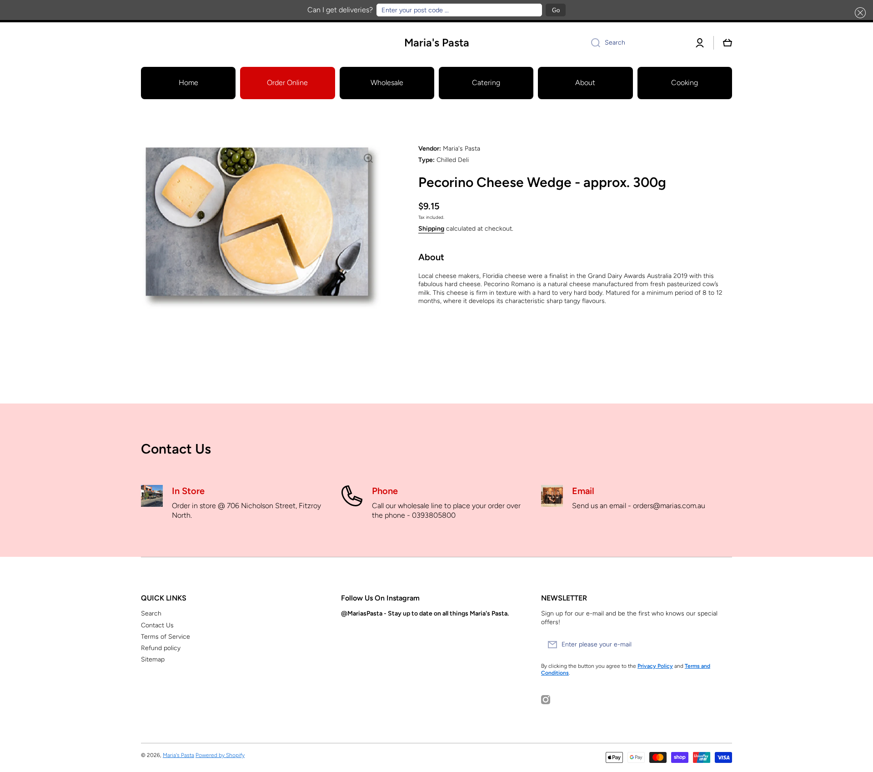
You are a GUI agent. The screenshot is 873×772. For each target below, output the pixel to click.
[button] (858, 13)
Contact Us (157, 625)
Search (151, 613)
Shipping (431, 228)
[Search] (592, 42)
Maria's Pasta (178, 755)
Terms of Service (165, 637)
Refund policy (161, 648)
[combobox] (635, 42)
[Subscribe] (720, 644)
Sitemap (153, 659)
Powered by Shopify (220, 755)
